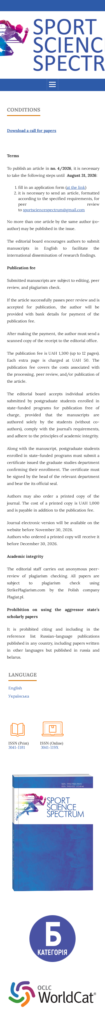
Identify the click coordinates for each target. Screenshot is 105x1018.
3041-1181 (16, 747)
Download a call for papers (31, 130)
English (15, 688)
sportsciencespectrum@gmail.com (54, 209)
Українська (18, 696)
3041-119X (50, 747)
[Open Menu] (52, 84)
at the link (76, 187)
